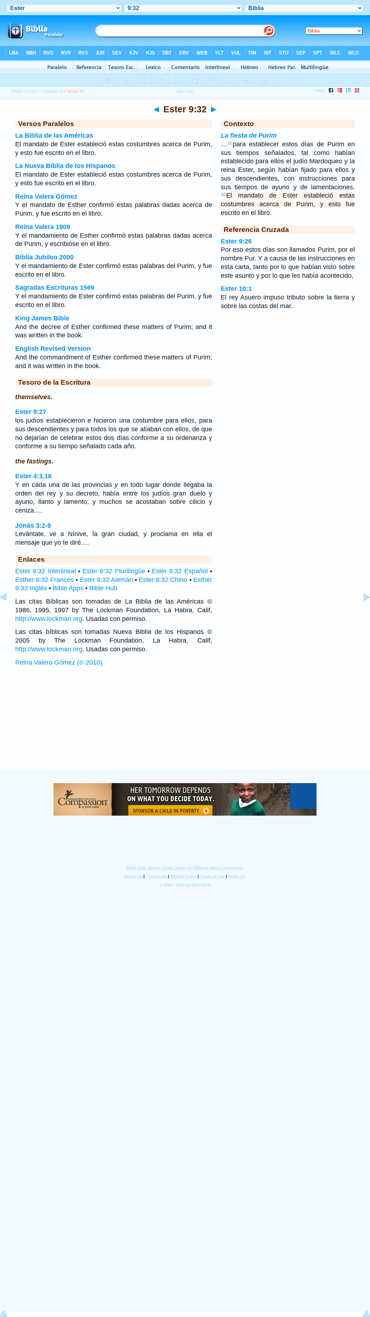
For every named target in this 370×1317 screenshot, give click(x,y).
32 (223, 194)
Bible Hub (103, 588)
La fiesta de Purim (249, 135)
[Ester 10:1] (361, 613)
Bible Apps (68, 588)
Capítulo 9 (52, 91)
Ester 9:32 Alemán (106, 579)
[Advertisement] (185, 725)
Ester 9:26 (236, 241)
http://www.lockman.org (48, 618)
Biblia (16, 91)
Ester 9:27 (30, 411)
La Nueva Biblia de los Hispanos (65, 165)
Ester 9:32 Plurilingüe (113, 571)
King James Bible (42, 318)
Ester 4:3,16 (33, 476)
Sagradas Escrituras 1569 (54, 287)
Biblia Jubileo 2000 (44, 257)
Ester (32, 91)
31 (230, 143)
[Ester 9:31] (9, 613)
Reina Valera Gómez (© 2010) (58, 662)
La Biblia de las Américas (54, 135)
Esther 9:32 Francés (44, 579)
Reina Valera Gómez (46, 196)
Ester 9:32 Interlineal (45, 571)
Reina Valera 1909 (42, 226)
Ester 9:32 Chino (163, 579)
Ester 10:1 (236, 288)
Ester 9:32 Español (180, 571)
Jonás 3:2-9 (33, 525)
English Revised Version (53, 348)
